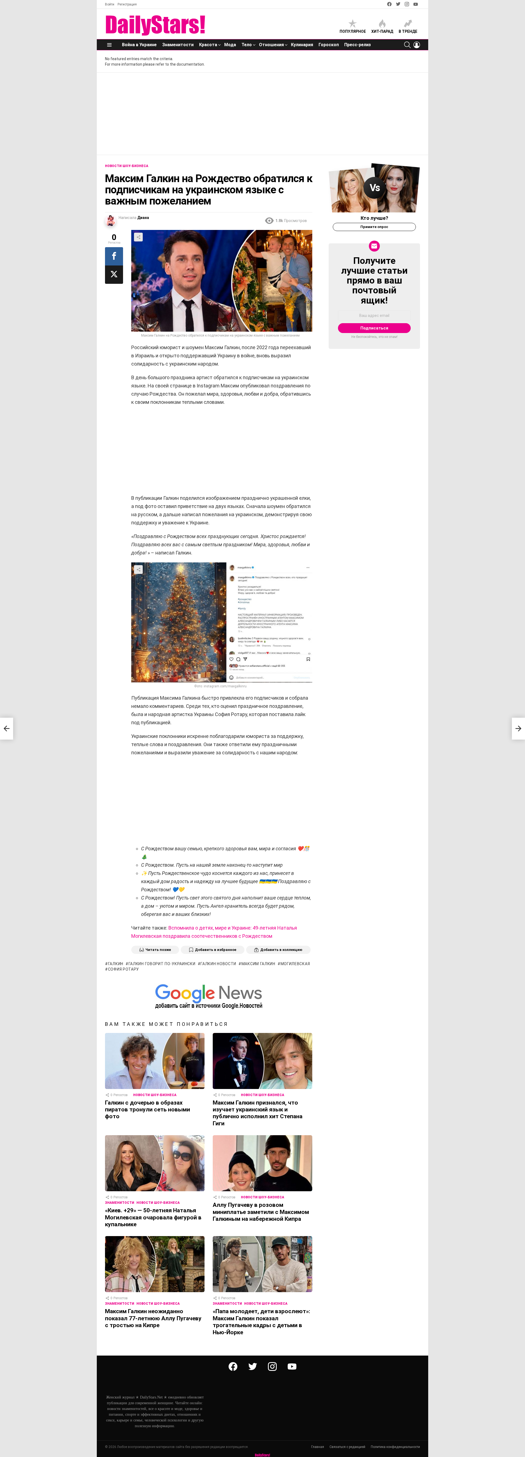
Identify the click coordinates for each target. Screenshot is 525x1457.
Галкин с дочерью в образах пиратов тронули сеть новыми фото (147, 1109)
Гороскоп (329, 44)
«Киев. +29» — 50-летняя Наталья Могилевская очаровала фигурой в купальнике (153, 1217)
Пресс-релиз (357, 44)
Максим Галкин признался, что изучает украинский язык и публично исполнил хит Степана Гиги (257, 1113)
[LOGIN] (416, 44)
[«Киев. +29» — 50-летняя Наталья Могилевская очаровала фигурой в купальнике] (155, 1163)
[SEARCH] (407, 44)
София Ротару (123, 969)
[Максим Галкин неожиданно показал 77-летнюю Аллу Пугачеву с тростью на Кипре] (155, 1264)
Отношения (271, 44)
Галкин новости (218, 964)
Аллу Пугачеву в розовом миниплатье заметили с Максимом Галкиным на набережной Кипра (261, 1212)
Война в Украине (139, 44)
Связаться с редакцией (347, 1447)
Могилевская (295, 964)
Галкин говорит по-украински (162, 964)
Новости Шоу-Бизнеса (154, 1095)
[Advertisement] (262, 113)
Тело (246, 44)
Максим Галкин (258, 964)
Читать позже (158, 950)
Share (138, 237)
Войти (109, 4)
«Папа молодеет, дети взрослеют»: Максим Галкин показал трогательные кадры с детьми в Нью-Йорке (261, 1321)
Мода (230, 44)
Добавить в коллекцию (281, 950)
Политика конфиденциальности (395, 1447)
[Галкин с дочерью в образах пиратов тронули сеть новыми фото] (155, 1061)
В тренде (408, 31)
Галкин (115, 964)
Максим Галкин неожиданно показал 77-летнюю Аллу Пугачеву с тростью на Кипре (153, 1318)
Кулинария (302, 44)
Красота (208, 44)
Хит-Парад (382, 31)
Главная (317, 1447)
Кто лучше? (374, 218)
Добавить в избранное (215, 950)
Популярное (353, 31)
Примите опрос (374, 227)
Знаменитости (178, 44)
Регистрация (127, 4)
